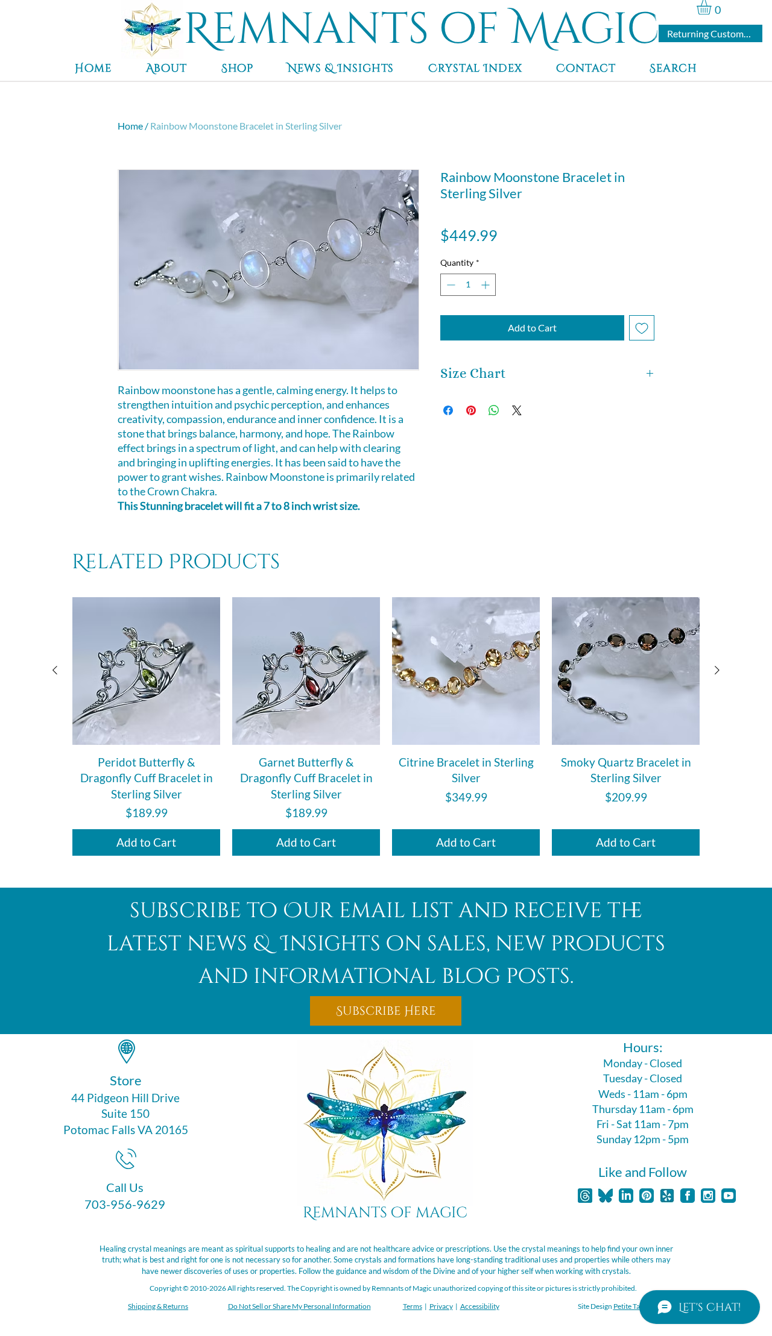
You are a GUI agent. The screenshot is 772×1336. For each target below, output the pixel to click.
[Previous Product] (55, 670)
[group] (386, 727)
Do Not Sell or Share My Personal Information (299, 1306)
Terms (412, 1306)
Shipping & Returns (158, 1306)
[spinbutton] (468, 284)
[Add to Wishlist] (641, 327)
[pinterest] (646, 1195)
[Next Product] (717, 670)
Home (130, 125)
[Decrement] (449, 284)
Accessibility (479, 1306)
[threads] (585, 1195)
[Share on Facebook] (448, 410)
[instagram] (708, 1195)
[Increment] (486, 284)
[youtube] (728, 1195)
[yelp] (667, 1195)
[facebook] (687, 1195)
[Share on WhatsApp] (494, 410)
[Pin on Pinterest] (471, 410)
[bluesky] (605, 1195)
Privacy (441, 1306)
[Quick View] (146, 671)
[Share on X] (517, 410)
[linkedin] (626, 1195)
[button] (713, 7)
